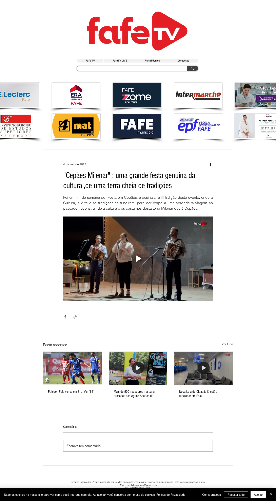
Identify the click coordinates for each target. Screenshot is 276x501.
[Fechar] (271, 494)
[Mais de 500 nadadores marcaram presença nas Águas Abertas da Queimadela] (138, 368)
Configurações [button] (211, 495)
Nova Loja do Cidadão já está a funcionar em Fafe (198, 394)
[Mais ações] (210, 164)
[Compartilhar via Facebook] (65, 317)
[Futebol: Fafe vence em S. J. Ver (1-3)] (72, 368)
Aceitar (258, 495)
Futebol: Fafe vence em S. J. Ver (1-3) (71, 392)
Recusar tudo (236, 495)
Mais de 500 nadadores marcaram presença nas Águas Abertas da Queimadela (135, 394)
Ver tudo (227, 344)
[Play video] (138, 259)
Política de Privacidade (170, 495)
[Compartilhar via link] (75, 317)
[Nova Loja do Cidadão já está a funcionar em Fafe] (203, 368)
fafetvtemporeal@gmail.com (142, 484)
